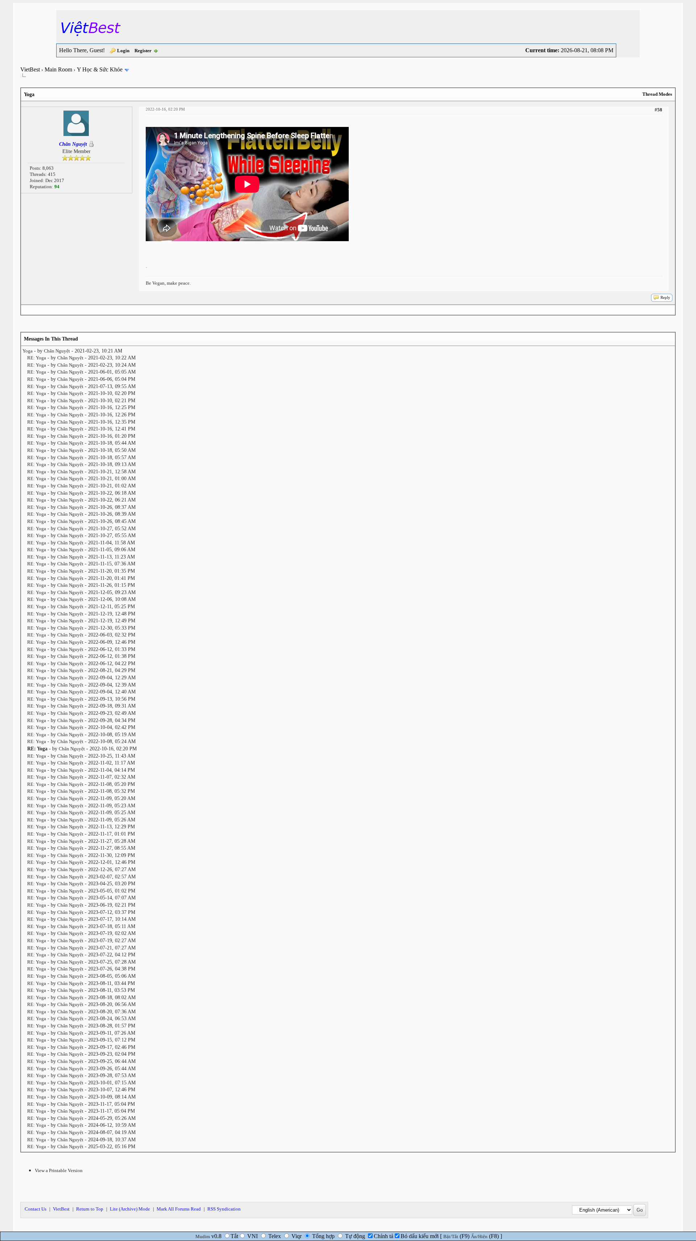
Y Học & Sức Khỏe (100, 69)
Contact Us (35, 1209)
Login (123, 50)
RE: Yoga (36, 357)
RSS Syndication (224, 1209)
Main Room (58, 69)
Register (143, 50)
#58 (658, 109)
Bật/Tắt (450, 1236)
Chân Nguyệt (57, 351)
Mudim (202, 1236)
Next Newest (66, 310)
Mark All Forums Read (179, 1209)
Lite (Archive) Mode (130, 1209)
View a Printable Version (59, 1170)
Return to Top (89, 1209)
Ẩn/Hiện (479, 1236)
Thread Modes (657, 94)
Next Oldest (38, 310)
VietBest (30, 69)
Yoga (27, 351)
